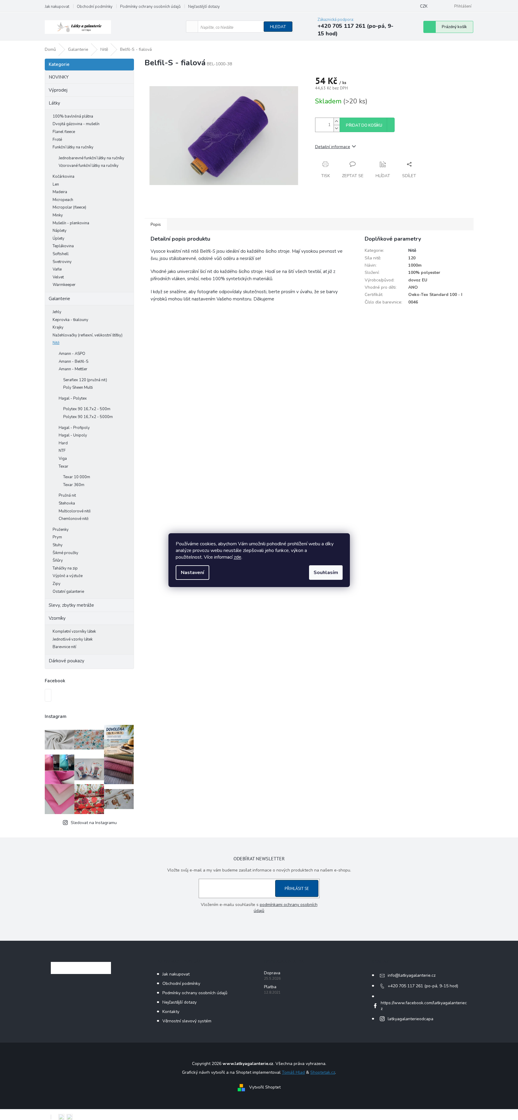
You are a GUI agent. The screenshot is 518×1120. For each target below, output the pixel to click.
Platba (270, 987)
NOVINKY (59, 77)
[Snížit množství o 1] (337, 128)
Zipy (56, 583)
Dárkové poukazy (66, 661)
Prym (57, 537)
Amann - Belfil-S (73, 361)
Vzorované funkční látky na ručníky (89, 165)
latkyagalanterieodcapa (410, 1019)
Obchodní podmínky (94, 6)
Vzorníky (57, 618)
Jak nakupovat (57, 6)
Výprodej (58, 90)
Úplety (58, 238)
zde (237, 557)
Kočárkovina (63, 176)
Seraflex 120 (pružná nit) (85, 380)
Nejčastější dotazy (204, 6)
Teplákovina (63, 246)
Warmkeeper (64, 284)
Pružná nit (67, 495)
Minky (58, 215)
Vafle (57, 269)
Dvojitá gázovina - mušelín (76, 124)
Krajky (58, 327)
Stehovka (67, 503)
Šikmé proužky (65, 553)
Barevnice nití (64, 647)
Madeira (60, 192)
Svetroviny (62, 262)
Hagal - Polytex (73, 398)
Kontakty (170, 1011)
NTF (62, 450)
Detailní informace (332, 147)
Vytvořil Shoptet (265, 1087)
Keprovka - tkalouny (70, 320)
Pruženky (61, 529)
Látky (54, 103)
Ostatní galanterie (68, 591)
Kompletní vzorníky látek (74, 631)
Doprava (272, 973)
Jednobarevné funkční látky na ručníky (91, 158)
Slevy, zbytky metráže (71, 605)
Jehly (57, 312)
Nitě (56, 343)
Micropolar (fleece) (69, 207)
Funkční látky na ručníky (73, 147)
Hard (63, 443)
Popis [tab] (156, 224)
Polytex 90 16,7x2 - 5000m (88, 417)
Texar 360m (73, 485)
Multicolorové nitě (75, 511)
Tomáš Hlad (293, 1072)
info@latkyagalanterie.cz (411, 975)
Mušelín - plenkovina (71, 223)
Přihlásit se (297, 888)
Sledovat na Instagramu (94, 823)
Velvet (58, 277)
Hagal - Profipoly (74, 427)
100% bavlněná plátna (73, 116)
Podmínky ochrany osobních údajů (150, 6)
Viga (63, 458)
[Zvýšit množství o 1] (337, 121)
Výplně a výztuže (68, 576)
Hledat (278, 27)
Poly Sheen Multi (78, 387)
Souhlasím (326, 572)
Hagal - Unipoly (73, 435)
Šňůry (58, 560)
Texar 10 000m (76, 477)
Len (56, 184)
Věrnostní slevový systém (186, 1021)
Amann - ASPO (72, 353)
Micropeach (63, 200)
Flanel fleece (64, 132)
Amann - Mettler (73, 369)
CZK (423, 6)
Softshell (61, 254)
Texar (63, 466)
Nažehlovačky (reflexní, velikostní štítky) (87, 335)
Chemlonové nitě (74, 518)
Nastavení (192, 572)
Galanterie (59, 299)
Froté (57, 139)
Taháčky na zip (65, 568)
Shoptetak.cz (322, 1072)
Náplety (60, 230)
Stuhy (58, 545)
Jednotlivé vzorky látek (73, 639)
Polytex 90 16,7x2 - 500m (86, 409)
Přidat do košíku (364, 125)
